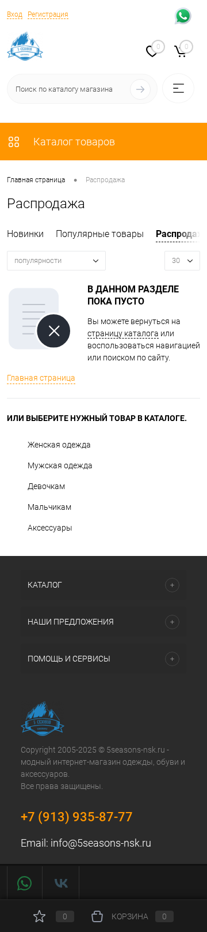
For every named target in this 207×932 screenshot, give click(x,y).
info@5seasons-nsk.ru (101, 843)
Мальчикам (49, 507)
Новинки (25, 233)
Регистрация (48, 14)
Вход (14, 14)
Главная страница (41, 377)
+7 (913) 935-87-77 (77, 817)
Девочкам (46, 486)
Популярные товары (100, 233)
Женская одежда (59, 444)
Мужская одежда (60, 465)
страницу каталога (123, 333)
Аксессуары (50, 527)
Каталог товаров (73, 142)
